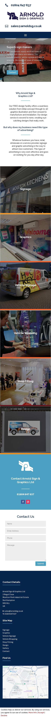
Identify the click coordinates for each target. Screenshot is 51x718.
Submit (40, 563)
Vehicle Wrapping (10, 639)
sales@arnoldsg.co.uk (26, 26)
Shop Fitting (8, 642)
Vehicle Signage (9, 636)
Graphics (6, 633)
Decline (4, 716)
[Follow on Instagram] (28, 502)
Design (5, 645)
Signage (6, 630)
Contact (12, 72)
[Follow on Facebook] (23, 502)
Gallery (6, 648)
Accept (41, 713)
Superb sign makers (19, 47)
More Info (33, 713)
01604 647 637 (21, 5)
